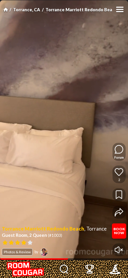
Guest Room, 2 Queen (32, 235)
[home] (25, 269)
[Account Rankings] (89, 269)
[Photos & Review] (56, 242)
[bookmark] (119, 194)
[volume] (119, 249)
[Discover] (64, 269)
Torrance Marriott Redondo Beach (81, 9)
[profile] (44, 252)
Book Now (119, 231)
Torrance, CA (26, 9)
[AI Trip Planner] (114, 269)
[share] (119, 212)
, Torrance (95, 229)
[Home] (6, 9)
